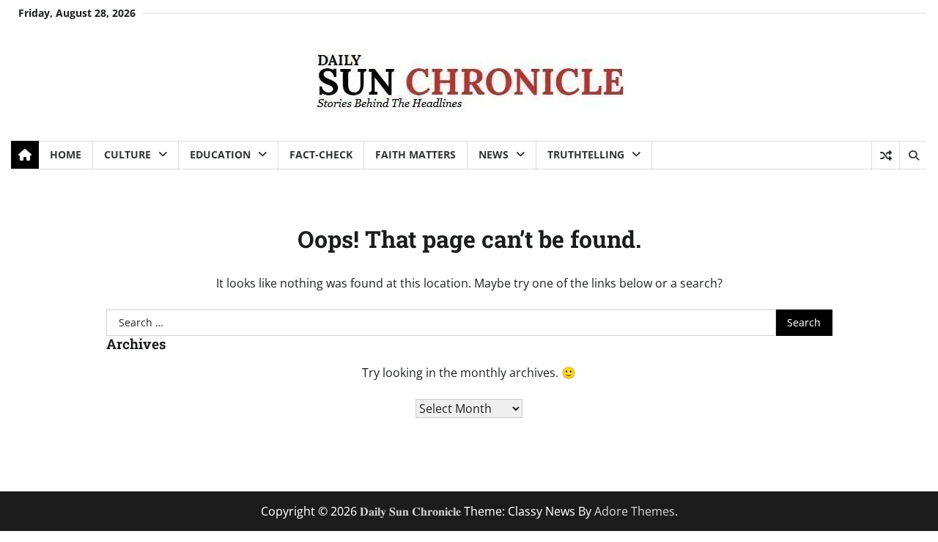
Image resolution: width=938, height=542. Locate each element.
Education (220, 154)
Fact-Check (320, 154)
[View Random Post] (885, 155)
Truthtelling (585, 154)
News (494, 154)
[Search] (913, 155)
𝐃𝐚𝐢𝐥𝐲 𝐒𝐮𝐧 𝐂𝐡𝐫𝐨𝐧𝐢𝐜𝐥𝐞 (410, 511)
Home (65, 154)
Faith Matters (415, 154)
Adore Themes (634, 511)
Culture (127, 154)
